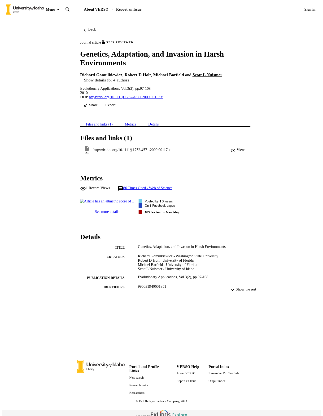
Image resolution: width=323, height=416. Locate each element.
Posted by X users (159, 201)
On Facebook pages (160, 205)
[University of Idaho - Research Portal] (25, 9)
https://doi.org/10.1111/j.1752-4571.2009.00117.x (126, 97)
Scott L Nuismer (207, 74)
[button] (238, 150)
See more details (107, 212)
